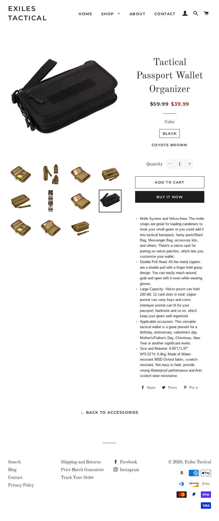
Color (170, 122)
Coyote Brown (169, 145)
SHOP (108, 13)
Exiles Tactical (27, 13)
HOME (85, 13)
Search (14, 462)
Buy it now (170, 197)
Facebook (128, 462)
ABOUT (137, 13)
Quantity (154, 164)
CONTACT (164, 13)
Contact (15, 478)
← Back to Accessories (109, 412)
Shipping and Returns (81, 462)
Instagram (129, 470)
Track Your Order (77, 478)
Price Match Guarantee (82, 470)
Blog (12, 470)
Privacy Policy (21, 485)
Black (170, 133)
